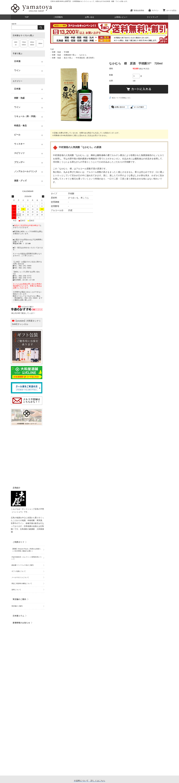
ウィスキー (19, 144)
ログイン (155, 10)
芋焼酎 (66, 52)
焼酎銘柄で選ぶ (70, 55)
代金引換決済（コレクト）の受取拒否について (26, 558)
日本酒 (17, 61)
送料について (16, 590)
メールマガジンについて (20, 577)
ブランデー (19, 162)
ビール (17, 135)
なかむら (83, 55)
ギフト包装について (19, 571)
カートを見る (171, 10)
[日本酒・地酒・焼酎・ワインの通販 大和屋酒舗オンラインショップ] (31, 12)
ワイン (17, 70)
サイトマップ (152, 17)
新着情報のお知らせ (21, 623)
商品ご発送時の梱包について (22, 583)
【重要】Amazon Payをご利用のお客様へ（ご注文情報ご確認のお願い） (26, 550)
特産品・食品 (20, 125)
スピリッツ (19, 153)
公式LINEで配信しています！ (24, 313)
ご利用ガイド (18, 542)
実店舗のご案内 (19, 599)
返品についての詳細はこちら (121, 98)
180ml (40, 43)
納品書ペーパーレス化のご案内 (23, 565)
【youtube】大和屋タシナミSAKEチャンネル (26, 322)
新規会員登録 (139, 10)
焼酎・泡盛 (56, 52)
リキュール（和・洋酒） (25, 116)
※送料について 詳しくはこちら (89, 781)
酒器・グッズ (20, 180)
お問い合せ (89, 17)
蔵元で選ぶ (68, 58)
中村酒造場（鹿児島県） (85, 58)
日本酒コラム (18, 616)
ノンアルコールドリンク (25, 171)
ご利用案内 (58, 17)
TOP (27, 17)
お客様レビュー (121, 17)
